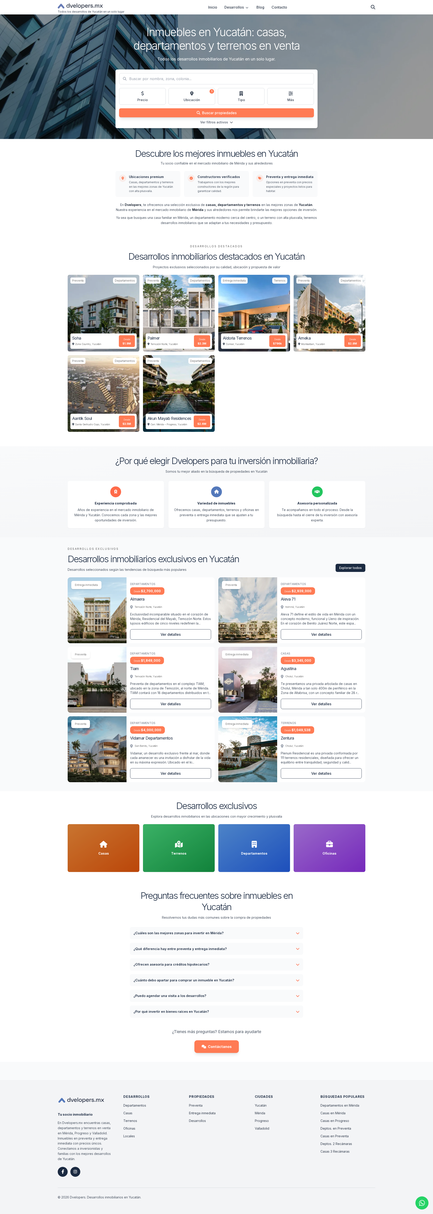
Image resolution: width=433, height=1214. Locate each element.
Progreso (262, 1121)
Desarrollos (234, 7)
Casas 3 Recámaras (335, 1151)
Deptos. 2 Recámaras (336, 1144)
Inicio (212, 7)
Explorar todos (350, 568)
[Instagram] (75, 1172)
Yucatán (261, 1105)
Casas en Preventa (334, 1136)
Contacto (279, 7)
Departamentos (134, 1105)
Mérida (260, 1113)
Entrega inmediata (202, 1113)
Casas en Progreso (334, 1121)
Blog (260, 7)
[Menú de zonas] (247, 7)
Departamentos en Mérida (339, 1105)
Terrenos (130, 1121)
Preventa (196, 1105)
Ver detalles (170, 634)
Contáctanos (220, 1046)
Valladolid (262, 1128)
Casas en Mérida (332, 1113)
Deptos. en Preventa (335, 1128)
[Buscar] (373, 7)
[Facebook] (63, 1172)
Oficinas (129, 1128)
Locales (129, 1136)
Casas (127, 1113)
